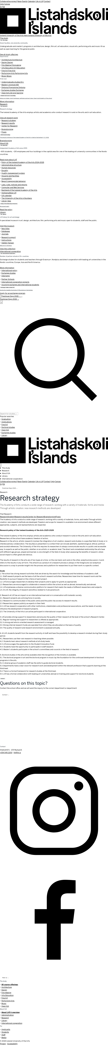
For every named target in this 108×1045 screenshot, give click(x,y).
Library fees (6, 201)
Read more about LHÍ (8, 160)
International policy (9, 270)
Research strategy (8, 120)
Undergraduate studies (12, 82)
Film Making (11, 65)
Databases (5, 231)
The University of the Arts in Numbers (16, 198)
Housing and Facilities (10, 176)
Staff (3, 1035)
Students (5, 1032)
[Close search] (1, 302)
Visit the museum (7, 226)
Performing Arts (14, 73)
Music (6, 76)
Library (3, 212)
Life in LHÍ (39, 1)
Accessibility (6, 179)
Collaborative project (8, 1)
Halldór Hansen (7, 243)
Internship (5, 276)
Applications (6, 422)
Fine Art (8, 71)
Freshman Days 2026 (9, 488)
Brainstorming (7, 129)
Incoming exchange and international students (20, 285)
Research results (8, 123)
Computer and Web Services (12, 187)
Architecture (11, 60)
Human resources (8, 168)
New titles (5, 229)
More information (7, 268)
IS (1, 7)
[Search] (0, 296)
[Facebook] (54, 919)
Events (24, 1)
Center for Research (9, 126)
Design (7, 62)
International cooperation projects (15, 282)
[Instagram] (54, 810)
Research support (8, 237)
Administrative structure (11, 165)
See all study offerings (9, 54)
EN (4, 7)
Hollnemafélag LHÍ (8, 193)
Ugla (2, 4)
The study (4, 38)
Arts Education (13, 68)
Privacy (3, 1044)
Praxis (3, 132)
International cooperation (10, 251)
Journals (4, 234)
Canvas (7, 4)
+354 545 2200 (6, 752)
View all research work (9, 118)
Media (3, 1038)
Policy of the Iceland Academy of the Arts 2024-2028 (22, 162)
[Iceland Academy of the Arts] (54, 450)
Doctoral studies (8, 427)
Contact (47, 1)
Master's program (10, 85)
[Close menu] (0, 465)
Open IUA (12, 93)
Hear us (5, 977)
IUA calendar (6, 195)
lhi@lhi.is (17, 752)
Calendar (31, 1)
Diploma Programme (13, 87)
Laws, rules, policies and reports (14, 185)
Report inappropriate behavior (13, 181)
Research (3, 104)
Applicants (5, 1029)
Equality (4, 170)
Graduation (6, 419)
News (19, 1)
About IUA (4, 143)
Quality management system (13, 173)
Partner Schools (7, 279)
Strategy (10, 517)
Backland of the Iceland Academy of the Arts (19, 190)
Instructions (6, 240)
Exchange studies (12, 90)
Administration (7, 1015)
